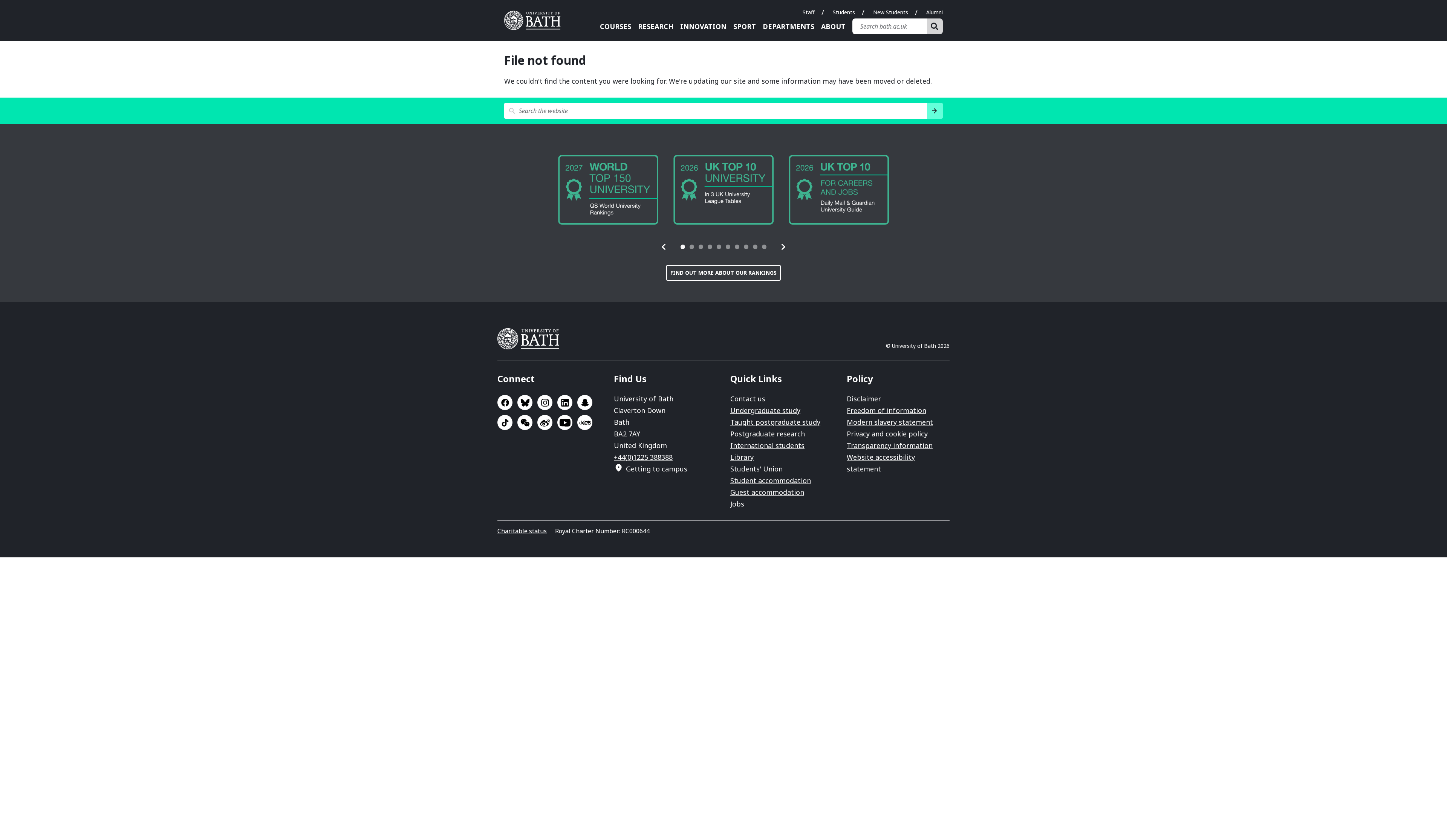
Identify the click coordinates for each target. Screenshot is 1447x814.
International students (767, 445)
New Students (890, 12)
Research (655, 26)
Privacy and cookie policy (887, 433)
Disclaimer (864, 398)
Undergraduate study (765, 410)
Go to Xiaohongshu (584, 422)
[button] (663, 246)
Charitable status (522, 531)
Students (844, 12)
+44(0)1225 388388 (643, 457)
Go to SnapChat (584, 402)
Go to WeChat (524, 422)
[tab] (683, 247)
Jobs (737, 503)
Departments (788, 26)
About (833, 26)
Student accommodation (770, 480)
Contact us (747, 398)
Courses (615, 26)
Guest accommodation (767, 492)
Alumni (934, 12)
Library (742, 457)
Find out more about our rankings (723, 272)
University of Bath (535, 20)
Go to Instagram (544, 402)
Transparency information (890, 445)
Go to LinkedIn (564, 402)
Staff (809, 12)
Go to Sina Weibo (544, 422)
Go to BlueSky (524, 402)
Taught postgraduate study (775, 422)
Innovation (703, 26)
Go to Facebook (504, 402)
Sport (744, 26)
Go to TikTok (504, 422)
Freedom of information (886, 410)
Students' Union (756, 468)
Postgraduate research (767, 433)
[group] (625, 190)
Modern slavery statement (890, 422)
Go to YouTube (564, 422)
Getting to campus (656, 468)
